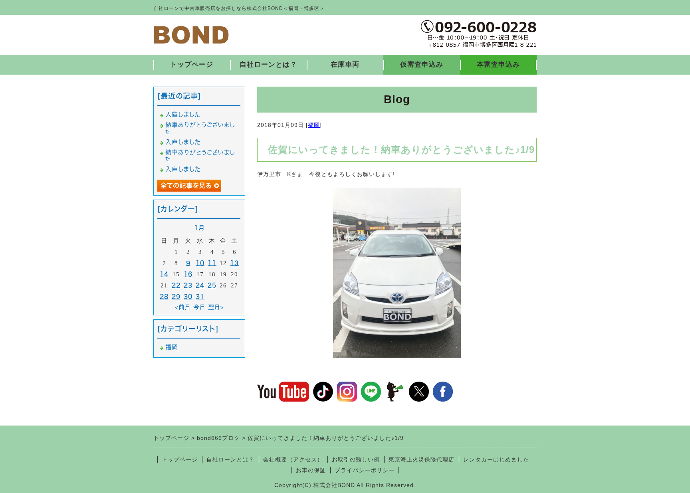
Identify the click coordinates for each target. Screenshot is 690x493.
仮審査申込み (421, 64)
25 (212, 285)
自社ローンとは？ (268, 64)
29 (176, 296)
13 (234, 263)
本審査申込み (498, 64)
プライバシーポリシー (365, 470)
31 (200, 296)
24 (200, 285)
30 (188, 296)
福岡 (314, 125)
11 (212, 263)
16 (188, 274)
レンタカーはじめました (496, 459)
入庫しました (183, 114)
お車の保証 (311, 470)
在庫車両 (345, 64)
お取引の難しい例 (356, 459)
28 (164, 296)
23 (188, 285)
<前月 (183, 307)
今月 (199, 307)
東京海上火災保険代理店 (421, 459)
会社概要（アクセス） (293, 459)
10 (200, 263)
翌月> (216, 307)
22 (176, 285)
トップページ (191, 64)
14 (164, 274)
